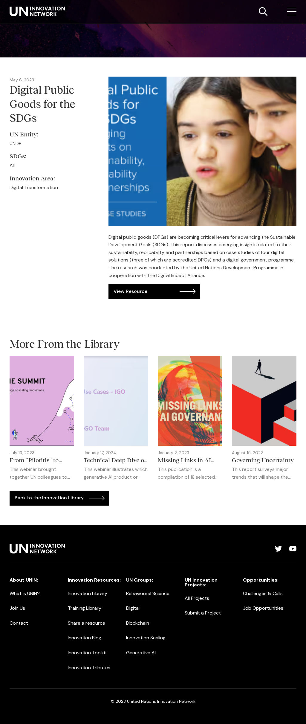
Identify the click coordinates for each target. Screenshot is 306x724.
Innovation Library (87, 593)
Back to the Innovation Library (49, 498)
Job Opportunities (263, 608)
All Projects (197, 598)
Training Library (84, 608)
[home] (37, 11)
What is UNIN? (25, 593)
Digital (133, 608)
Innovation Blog (84, 638)
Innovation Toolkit (87, 653)
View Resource (130, 291)
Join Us (17, 608)
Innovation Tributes (89, 667)
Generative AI (141, 653)
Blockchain (137, 623)
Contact (19, 623)
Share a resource (86, 623)
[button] (291, 11)
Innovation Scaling (146, 638)
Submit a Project (203, 613)
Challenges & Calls (263, 593)
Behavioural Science (147, 593)
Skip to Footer (9, 6)
